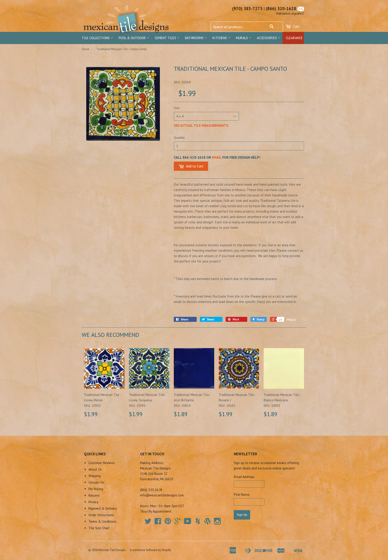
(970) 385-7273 (247, 8)
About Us (95, 469)
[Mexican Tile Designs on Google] (177, 522)
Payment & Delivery (102, 508)
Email (216, 157)
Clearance (294, 38)
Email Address (244, 476)
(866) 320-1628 (281, 8)
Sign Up (242, 515)
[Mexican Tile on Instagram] (217, 521)
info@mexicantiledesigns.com (162, 495)
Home (85, 49)
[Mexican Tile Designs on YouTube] (187, 522)
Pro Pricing (95, 489)
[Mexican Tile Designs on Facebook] (157, 522)
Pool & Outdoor (133, 38)
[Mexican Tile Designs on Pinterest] (167, 522)
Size (177, 108)
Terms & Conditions (102, 521)
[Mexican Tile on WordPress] (207, 521)
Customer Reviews (101, 463)
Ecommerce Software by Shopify (150, 550)
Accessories (267, 38)
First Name (241, 494)
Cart (296, 26)
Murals (242, 38)
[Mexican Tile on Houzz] (197, 521)
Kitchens (220, 38)
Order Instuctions (101, 515)
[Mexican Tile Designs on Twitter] (148, 522)
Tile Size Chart (99, 528)
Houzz (291, 319)
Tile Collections (96, 38)
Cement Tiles (166, 38)
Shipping (94, 476)
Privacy (93, 502)
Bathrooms (194, 38)
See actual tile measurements (201, 125)
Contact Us (96, 482)
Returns (94, 495)
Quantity (179, 138)
